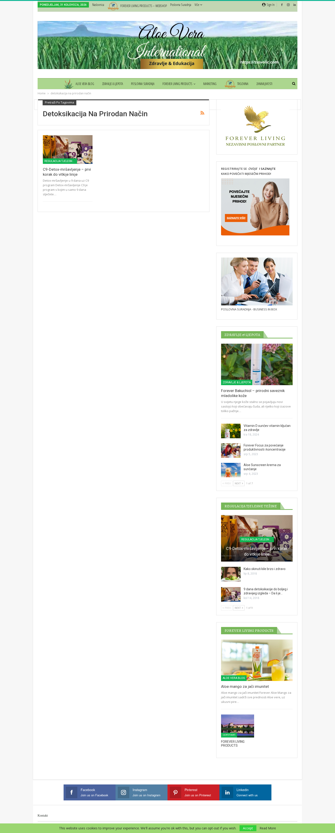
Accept (248, 828)
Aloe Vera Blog (85, 84)
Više (197, 4)
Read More (268, 828)
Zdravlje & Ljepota (112, 84)
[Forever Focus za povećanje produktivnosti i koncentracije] (231, 450)
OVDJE (252, 169)
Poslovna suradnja (180, 4)
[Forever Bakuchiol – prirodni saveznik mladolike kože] (257, 364)
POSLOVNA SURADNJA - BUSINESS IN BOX (249, 309)
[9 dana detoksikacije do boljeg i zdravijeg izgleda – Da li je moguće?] (231, 594)
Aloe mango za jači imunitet (245, 686)
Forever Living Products (177, 84)
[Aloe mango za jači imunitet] (257, 660)
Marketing (209, 84)
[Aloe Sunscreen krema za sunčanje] (231, 470)
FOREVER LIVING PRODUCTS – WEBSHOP (143, 5)
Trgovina (242, 84)
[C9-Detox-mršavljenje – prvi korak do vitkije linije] (68, 149)
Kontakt (43, 815)
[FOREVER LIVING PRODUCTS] (237, 726)
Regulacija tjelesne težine (60, 161)
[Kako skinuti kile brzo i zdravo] (231, 574)
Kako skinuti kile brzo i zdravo (265, 569)
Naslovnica (98, 4)
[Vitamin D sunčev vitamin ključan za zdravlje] (231, 431)
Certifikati (229, 735)
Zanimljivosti (264, 84)
